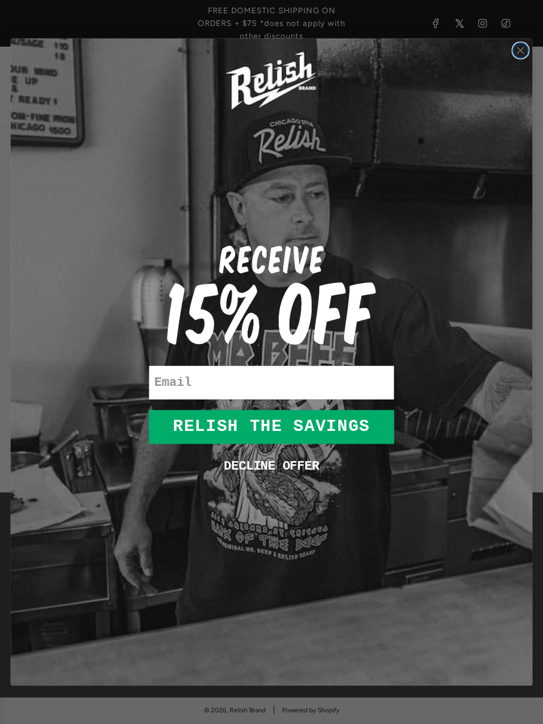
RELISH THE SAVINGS (271, 426)
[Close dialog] (521, 50)
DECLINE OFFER (271, 466)
